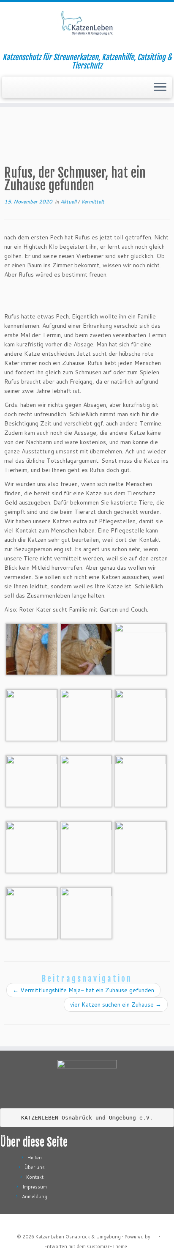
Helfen (34, 1157)
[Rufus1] (86, 912)
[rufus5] (140, 846)
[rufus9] (86, 648)
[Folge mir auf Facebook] (41, 1223)
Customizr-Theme (107, 1246)
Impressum (34, 1186)
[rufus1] (86, 714)
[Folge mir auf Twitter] (31, 1223)
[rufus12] (31, 846)
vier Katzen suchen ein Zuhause (115, 1004)
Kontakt (35, 1177)
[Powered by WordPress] (155, 1235)
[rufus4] (31, 714)
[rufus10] (140, 648)
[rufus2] (140, 714)
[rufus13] (140, 780)
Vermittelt (92, 201)
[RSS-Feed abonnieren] (13, 1223)
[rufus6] (86, 846)
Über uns (34, 1167)
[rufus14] (86, 780)
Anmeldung (34, 1196)
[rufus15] (31, 780)
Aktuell (69, 201)
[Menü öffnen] (160, 87)
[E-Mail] (22, 1223)
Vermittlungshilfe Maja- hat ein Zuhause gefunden (83, 990)
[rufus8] (31, 648)
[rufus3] (31, 912)
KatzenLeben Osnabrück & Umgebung (78, 1236)
